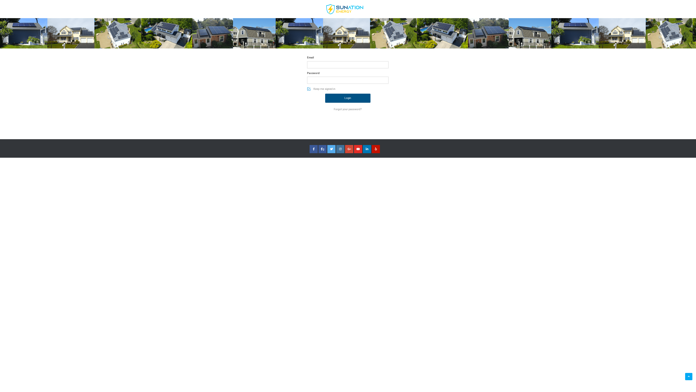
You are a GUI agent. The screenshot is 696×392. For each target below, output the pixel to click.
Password (313, 73)
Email (310, 57)
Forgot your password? (348, 109)
